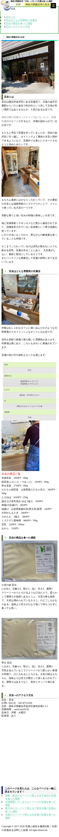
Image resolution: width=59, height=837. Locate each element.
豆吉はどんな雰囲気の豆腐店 (21, 20)
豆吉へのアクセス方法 (18, 26)
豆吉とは (10, 17)
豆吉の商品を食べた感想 (19, 23)
